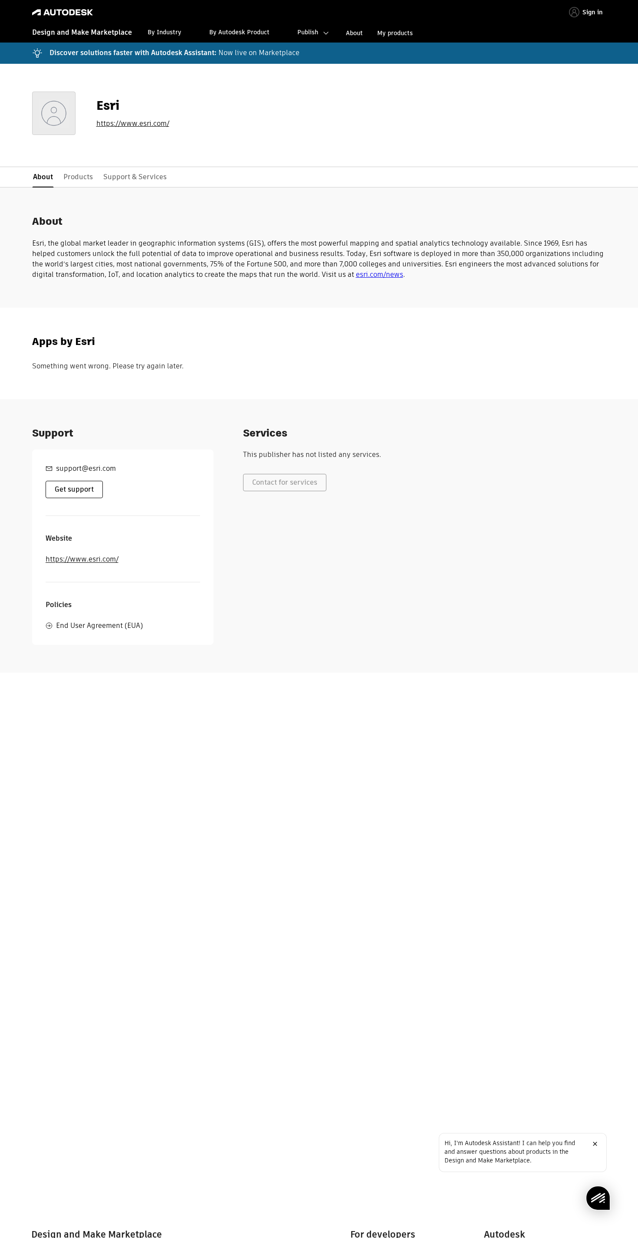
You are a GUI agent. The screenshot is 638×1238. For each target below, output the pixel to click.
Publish (307, 32)
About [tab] (43, 177)
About (354, 33)
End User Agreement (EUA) (99, 625)
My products (395, 33)
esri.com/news (379, 274)
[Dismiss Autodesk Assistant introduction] (595, 1144)
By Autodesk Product (239, 32)
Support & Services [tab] (135, 177)
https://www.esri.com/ (132, 124)
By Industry (164, 32)
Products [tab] (78, 177)
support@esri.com (86, 468)
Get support (74, 489)
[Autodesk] (62, 12)
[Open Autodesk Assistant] (598, 1198)
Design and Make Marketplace (82, 32)
